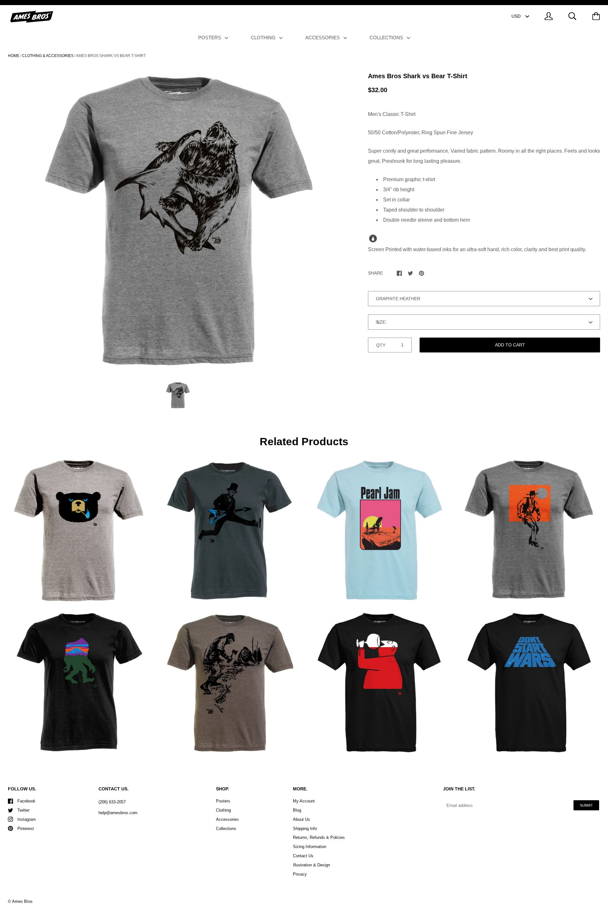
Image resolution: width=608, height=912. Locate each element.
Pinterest (25, 828)
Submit (586, 805)
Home (13, 56)
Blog (297, 810)
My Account (304, 801)
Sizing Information (309, 846)
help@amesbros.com (117, 812)
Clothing (264, 37)
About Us (301, 819)
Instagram (26, 819)
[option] (177, 221)
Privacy (300, 874)
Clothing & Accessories (47, 56)
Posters (210, 37)
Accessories (323, 37)
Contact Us (303, 855)
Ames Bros (22, 901)
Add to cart (510, 344)
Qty (380, 345)
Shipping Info (305, 828)
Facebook (26, 801)
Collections (387, 37)
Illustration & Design (311, 865)
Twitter (23, 810)
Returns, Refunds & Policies (319, 837)
